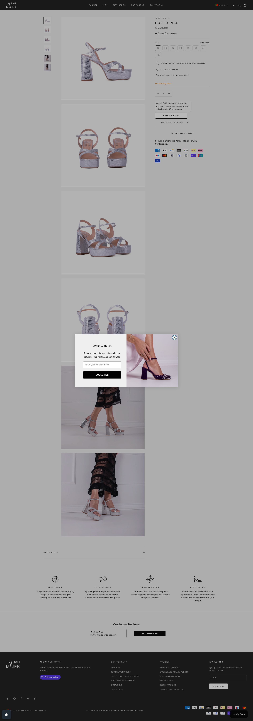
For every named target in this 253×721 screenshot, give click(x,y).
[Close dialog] (174, 337)
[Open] (6, 714)
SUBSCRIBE (102, 375)
